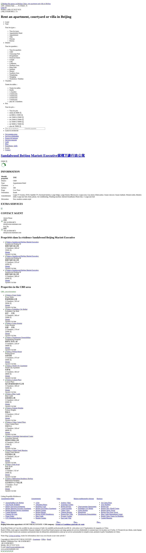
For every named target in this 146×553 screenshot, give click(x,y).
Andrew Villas (66, 503)
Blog (6, 144)
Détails (7, 252)
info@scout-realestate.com (15, 547)
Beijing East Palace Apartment (46, 508)
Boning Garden (41, 518)
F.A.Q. (7, 148)
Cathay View (65, 510)
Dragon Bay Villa (67, 514)
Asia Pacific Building (12, 505)
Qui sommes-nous (11, 134)
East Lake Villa (66, 518)
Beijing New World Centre (110, 508)
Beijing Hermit (41, 512)
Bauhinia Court (41, 506)
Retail (49, 539)
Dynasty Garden (66, 516)
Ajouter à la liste (10, 254)
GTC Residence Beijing (13, 518)
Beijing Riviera (66, 506)
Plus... (3, 522)
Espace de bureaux (11, 138)
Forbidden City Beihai (85, 508)
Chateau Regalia (66, 512)
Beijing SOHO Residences (45, 514)
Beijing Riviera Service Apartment (17, 510)
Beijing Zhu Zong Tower (109, 512)
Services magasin (11, 140)
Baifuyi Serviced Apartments (15, 506)
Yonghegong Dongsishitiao (87, 514)
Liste (4, 8)
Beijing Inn (105, 506)
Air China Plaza (106, 503)
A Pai (37, 503)
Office (43, 539)
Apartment (36, 539)
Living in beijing (14, 536)
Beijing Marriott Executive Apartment (18, 508)
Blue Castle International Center (112, 514)
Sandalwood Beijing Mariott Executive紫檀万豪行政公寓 (43, 155)
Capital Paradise (66, 508)
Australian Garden (67, 505)
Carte (7, 142)
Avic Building (106, 505)
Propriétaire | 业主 (11, 146)
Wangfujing (82, 512)
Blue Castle (39, 516)
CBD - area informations (8, 291)
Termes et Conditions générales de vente (69, 524)
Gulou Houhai (83, 510)
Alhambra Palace (41, 505)
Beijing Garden (41, 510)
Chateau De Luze (11, 514)
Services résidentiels (12, 136)
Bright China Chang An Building (112, 516)
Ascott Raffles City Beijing (14, 503)
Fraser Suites (9, 516)
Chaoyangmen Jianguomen (87, 506)
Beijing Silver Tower (108, 510)
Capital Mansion (11, 512)
